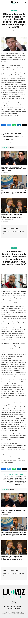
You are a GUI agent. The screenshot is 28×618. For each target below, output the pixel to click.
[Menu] (2, 2)
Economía (19, 606)
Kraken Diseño (23, 613)
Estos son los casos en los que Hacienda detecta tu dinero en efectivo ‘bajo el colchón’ (8, 479)
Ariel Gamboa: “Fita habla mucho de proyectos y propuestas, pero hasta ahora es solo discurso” (13, 168)
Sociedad (10, 608)
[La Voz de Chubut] (14, 2)
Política (13, 606)
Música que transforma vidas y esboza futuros (19, 135)
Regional (6, 606)
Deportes (17, 608)
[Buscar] (26, 2)
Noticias (14, 10)
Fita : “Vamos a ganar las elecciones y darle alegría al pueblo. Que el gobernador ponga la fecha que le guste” (13, 192)
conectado (18, 231)
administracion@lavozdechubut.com (14, 612)
